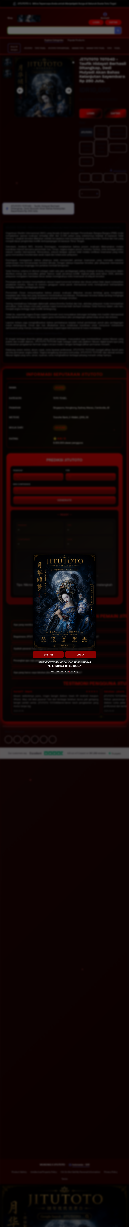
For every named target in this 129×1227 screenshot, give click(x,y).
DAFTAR (48, 654)
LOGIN (80, 654)
